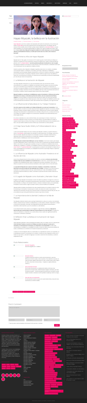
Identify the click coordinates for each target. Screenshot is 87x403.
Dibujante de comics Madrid (29, 343)
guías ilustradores (66, 146)
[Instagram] (11, 375)
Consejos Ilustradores (67, 124)
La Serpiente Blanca (25, 63)
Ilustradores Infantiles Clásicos (68, 165)
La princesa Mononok (26, 147)
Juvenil (8, 366)
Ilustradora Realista (28, 361)
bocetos (14, 291)
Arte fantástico (71, 120)
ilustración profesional (67, 153)
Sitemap (25, 371)
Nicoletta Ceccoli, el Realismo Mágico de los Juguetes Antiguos (75, 355)
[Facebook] (7, 375)
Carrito (25, 339)
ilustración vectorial (66, 155)
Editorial (12, 364)
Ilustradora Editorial (28, 353)
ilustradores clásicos (67, 159)
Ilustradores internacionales (68, 167)
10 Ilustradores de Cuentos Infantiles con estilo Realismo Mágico (74, 372)
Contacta (25, 340)
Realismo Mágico (66, 182)
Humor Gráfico (74, 146)
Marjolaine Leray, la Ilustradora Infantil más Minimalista (75, 347)
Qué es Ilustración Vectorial (31, 266)
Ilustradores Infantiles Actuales (69, 163)
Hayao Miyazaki (17, 44)
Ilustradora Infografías (28, 356)
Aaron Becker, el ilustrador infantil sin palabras (74, 351)
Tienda (25, 370)
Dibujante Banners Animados (30, 342)
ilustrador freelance (50, 47)
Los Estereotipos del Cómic (68, 173)
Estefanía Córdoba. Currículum (30, 347)
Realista (3, 368)
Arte (63, 103)
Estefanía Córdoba (17, 41)
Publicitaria (18, 366)
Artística (3, 364)
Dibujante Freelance (67, 136)
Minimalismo (65, 178)
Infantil (16, 364)
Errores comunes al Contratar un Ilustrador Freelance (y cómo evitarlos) (75, 336)
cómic (64, 130)
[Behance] (3, 375)
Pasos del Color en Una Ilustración (32, 277)
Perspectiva (71, 178)
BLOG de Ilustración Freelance (30, 338)
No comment (36, 41)
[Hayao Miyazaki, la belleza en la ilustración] (37, 25)
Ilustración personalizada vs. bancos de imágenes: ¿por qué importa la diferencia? (70, 83)
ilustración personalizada (68, 151)
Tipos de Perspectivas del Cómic (69, 187)
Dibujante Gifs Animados (29, 346)
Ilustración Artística (29, 255)
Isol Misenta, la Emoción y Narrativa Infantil (75, 358)
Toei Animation (20, 133)
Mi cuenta (26, 368)
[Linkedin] (15, 375)
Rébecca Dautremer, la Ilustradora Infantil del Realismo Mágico (74, 363)
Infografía (4, 366)
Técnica (8, 368)
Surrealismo (73, 182)
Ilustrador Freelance (67, 169)
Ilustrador (74, 155)
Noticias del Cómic (66, 111)
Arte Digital (65, 120)
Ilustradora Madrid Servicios (29, 357)
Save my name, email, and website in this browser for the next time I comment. (26, 323)
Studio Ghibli (20, 45)
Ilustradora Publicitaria (28, 360)
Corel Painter (75, 124)
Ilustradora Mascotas (28, 359)
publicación (71, 180)
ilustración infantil (66, 149)
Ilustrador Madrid (66, 171)
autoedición (65, 122)
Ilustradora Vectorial (28, 364)
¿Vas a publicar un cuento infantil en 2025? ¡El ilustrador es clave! (75, 379)
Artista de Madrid (27, 335)
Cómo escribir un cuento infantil (69, 132)
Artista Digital (26, 336)
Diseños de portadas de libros (68, 140)
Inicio (25, 366)
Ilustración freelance (27, 41)
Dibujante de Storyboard (29, 345)
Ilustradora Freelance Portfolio (30, 354)
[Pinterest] (19, 375)
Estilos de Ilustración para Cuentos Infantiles (73, 375)
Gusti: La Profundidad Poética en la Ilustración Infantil (73, 340)
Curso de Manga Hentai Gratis (68, 128)
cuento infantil (65, 126)
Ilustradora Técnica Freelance (30, 363)
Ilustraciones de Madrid (67, 109)
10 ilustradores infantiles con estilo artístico (75, 368)
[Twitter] (3, 379)
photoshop (65, 180)
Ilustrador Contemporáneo (29, 291)
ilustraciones (16, 119)
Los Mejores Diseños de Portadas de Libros (70, 176)
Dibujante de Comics (67, 134)
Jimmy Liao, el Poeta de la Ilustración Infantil (75, 360)
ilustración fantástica (67, 147)
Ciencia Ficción (72, 122)
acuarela (64, 118)
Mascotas (13, 366)
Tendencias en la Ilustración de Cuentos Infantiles (69, 185)
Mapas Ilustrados (27, 367)
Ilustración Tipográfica (30, 245)
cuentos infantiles (73, 126)
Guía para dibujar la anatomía (68, 144)
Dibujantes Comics (66, 138)
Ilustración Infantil (65, 107)
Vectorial (13, 368)
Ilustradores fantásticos (67, 161)
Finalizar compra (27, 349)
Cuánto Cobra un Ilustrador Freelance (74, 366)
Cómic (8, 364)
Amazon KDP (70, 118)
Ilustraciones (20, 291)
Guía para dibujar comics (67, 142)
